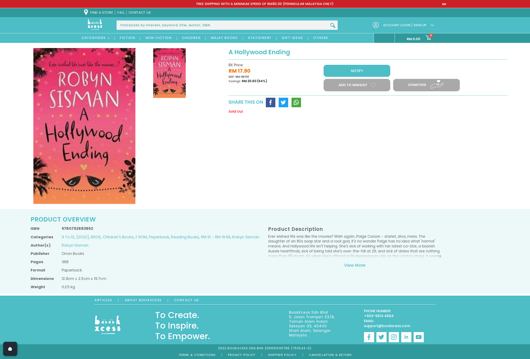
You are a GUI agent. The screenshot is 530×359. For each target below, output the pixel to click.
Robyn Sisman (245, 237)
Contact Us (186, 300)
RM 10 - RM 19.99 (215, 237)
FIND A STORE (101, 12)
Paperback (159, 237)
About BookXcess (143, 300)
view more (354, 265)
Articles (103, 300)
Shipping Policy (282, 355)
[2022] (82, 237)
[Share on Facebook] (270, 102)
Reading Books (185, 237)
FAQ (120, 12)
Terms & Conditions (197, 355)
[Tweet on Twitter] (283, 102)
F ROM (141, 237)
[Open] (10, 349)
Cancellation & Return (330, 355)
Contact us (140, 12)
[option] (265, 4)
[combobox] (227, 25)
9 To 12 (68, 237)
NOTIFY (357, 70)
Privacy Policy (242, 355)
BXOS (96, 237)
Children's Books (118, 237)
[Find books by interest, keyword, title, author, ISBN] (332, 25)
